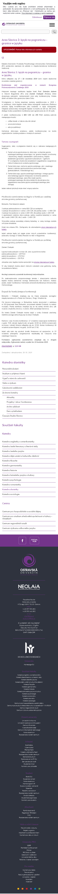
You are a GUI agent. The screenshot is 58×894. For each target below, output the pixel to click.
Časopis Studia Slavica (12, 416)
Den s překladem (14, 411)
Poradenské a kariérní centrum (29, 735)
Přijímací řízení (29, 750)
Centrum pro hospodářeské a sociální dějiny (29, 703)
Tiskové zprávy (29, 872)
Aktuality (11, 397)
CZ (3, 58)
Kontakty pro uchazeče (29, 766)
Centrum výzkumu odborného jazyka (18, 528)
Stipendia (29, 788)
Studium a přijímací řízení (13, 374)
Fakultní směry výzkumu (29, 828)
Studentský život (29, 764)
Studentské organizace (29, 798)
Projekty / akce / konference (19, 402)
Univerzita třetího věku (29, 857)
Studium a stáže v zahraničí (29, 786)
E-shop (29, 850)
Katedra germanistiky (12, 466)
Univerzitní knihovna (29, 720)
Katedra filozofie (9, 461)
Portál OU (29, 777)
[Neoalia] (29, 587)
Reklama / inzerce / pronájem (29, 859)
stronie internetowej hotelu (44, 262)
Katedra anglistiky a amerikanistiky (18, 442)
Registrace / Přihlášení (29, 813)
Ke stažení (29, 879)
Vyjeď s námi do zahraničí (14, 379)
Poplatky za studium (29, 791)
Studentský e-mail (29, 779)
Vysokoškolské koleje (29, 727)
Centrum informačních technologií (29, 730)
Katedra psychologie (11, 480)
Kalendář (29, 882)
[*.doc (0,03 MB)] (13, 346)
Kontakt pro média (29, 870)
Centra (6, 503)
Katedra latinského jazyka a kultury (18, 475)
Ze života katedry (10, 393)
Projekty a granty (29, 830)
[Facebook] (22, 540)
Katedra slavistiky (13, 362)
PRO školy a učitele (29, 852)
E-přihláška (29, 745)
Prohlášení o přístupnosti (29, 848)
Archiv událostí (13, 407)
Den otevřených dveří (29, 761)
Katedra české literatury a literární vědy (20, 447)
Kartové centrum (29, 732)
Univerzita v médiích (29, 877)
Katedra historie (9, 470)
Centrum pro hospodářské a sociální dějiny (21, 512)
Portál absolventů (29, 810)
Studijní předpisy (29, 795)
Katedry (6, 434)
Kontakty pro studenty (29, 800)
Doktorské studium (29, 757)
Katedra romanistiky (11, 485)
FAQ (29, 815)
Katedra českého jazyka (13, 451)
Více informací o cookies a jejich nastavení (37, 13)
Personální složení (10, 369)
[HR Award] (29, 650)
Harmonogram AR (29, 784)
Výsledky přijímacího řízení (29, 752)
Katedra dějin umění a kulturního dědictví (20, 456)
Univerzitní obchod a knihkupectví (29, 723)
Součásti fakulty (12, 425)
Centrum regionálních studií (14, 524)
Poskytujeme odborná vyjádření (29, 875)
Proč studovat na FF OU (29, 759)
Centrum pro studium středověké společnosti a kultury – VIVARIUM (27, 517)
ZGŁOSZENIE (7, 346)
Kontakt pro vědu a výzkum (29, 835)
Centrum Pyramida (29, 725)
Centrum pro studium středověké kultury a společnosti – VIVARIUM (29, 705)
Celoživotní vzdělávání (12, 388)
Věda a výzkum (9, 383)
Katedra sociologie (10, 494)
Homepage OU (29, 664)
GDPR (29, 845)
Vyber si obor (29, 747)
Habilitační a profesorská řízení (29, 833)
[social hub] (34, 540)
